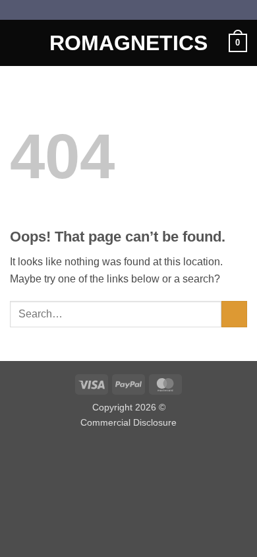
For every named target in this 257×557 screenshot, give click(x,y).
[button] (18, 42)
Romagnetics (128, 42)
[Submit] (234, 314)
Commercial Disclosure (128, 422)
